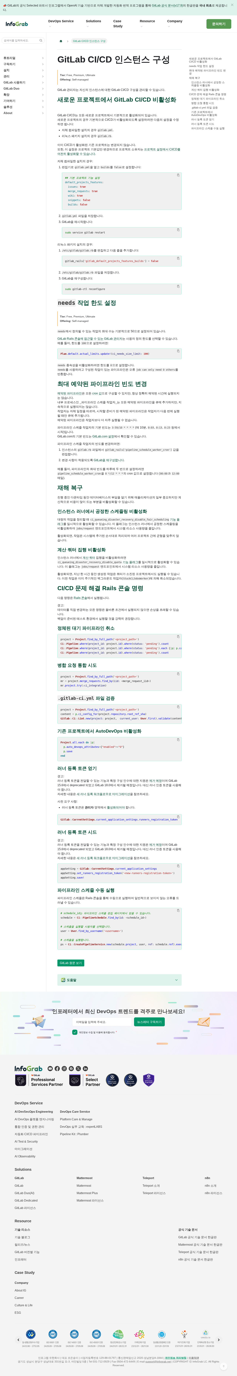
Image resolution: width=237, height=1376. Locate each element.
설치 (6, 70)
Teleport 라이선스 (154, 1193)
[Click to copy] (178, 175)
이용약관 (194, 1357)
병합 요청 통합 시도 (202, 103)
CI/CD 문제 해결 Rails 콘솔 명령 (207, 94)
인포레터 (20, 1259)
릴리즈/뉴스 (22, 1244)
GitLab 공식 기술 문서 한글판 (197, 1237)
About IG (20, 1290)
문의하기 (219, 24)
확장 (6, 94)
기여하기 (9, 100)
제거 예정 (155, 780)
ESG (18, 1312)
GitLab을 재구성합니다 (109, 460)
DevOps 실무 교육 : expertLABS (81, 1126)
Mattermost (84, 1185)
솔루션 (8, 106)
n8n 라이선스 (213, 1193)
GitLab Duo (11, 88)
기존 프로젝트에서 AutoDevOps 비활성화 (204, 113)
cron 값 (97, 393)
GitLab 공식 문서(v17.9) (167, 5)
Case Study (25, 1272)
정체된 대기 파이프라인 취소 (208, 98)
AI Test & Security (26, 1141)
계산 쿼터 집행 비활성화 (205, 89)
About (8, 113)
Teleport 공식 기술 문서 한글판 (198, 1252)
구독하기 (9, 64)
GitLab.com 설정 (103, 436)
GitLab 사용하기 (14, 82)
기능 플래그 (130, 562)
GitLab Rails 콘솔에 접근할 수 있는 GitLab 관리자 (89, 338)
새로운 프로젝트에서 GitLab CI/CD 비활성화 (205, 60)
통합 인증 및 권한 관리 (29, 1126)
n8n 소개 (210, 1185)
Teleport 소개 (151, 1185)
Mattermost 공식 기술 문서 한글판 (200, 1244)
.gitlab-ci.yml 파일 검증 (204, 107)
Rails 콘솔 (80, 597)
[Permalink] (61, 106)
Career (19, 1297)
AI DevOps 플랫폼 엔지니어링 (34, 1119)
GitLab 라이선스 (25, 1207)
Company (21, 1282)
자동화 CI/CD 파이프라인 (31, 1134)
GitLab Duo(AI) (24, 1193)
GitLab (19, 1185)
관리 (6, 76)
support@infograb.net (158, 1361)
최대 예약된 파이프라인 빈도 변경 (207, 72)
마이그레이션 (23, 1149)
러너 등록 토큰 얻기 (202, 119)
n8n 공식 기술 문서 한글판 (195, 1259)
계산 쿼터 (89, 557)
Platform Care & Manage (76, 1119)
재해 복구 (194, 77)
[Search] (39, 40)
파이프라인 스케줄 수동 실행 (208, 128)
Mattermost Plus (87, 1193)
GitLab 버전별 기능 (27, 1252)
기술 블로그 (22, 1237)
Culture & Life (24, 1305)
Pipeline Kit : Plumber (74, 1134)
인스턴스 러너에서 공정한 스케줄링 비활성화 (208, 84)
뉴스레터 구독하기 (149, 1022)
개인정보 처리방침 (175, 1357)
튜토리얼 (9, 58)
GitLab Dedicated (26, 1200)
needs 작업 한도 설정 (201, 66)
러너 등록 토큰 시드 (202, 123)
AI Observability (25, 1156)
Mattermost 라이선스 (90, 1200)
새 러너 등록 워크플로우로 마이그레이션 (103, 794)
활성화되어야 (116, 807)
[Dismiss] (232, 4)
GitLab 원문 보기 (71, 963)
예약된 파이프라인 (69, 393)
